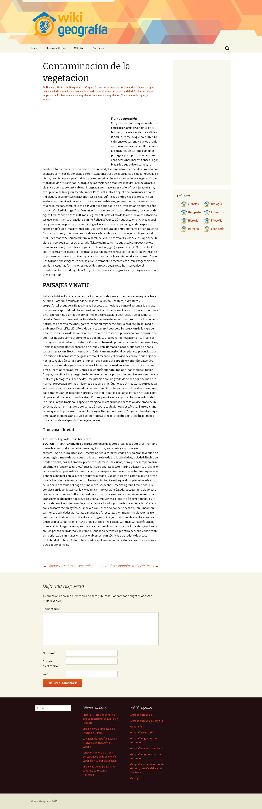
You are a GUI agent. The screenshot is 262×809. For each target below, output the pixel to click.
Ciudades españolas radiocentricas (130, 565)
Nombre (49, 653)
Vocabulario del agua (133, 95)
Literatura (217, 212)
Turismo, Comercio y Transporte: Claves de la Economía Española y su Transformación (100, 756)
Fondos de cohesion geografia (68, 565)
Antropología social (141, 714)
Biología (216, 204)
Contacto (98, 48)
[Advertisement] (77, 135)
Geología (135, 778)
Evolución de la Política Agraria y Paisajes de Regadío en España (100, 742)
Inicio (34, 48)
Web (46, 674)
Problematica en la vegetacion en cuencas (81, 95)
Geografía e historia (141, 732)
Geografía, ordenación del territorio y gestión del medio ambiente (147, 768)
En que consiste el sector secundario (116, 87)
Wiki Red (79, 48)
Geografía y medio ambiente (146, 748)
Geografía (75, 87)
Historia (193, 220)
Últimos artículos (56, 48)
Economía (217, 229)
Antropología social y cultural (146, 720)
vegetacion (113, 95)
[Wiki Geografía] (131, 22)
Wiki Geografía (42, 801)
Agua (90, 87)
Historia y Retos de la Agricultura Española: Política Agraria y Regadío (101, 718)
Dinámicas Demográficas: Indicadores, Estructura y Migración (100, 770)
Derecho (193, 229)
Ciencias (193, 204)
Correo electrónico (51, 663)
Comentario (52, 609)
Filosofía (216, 220)
